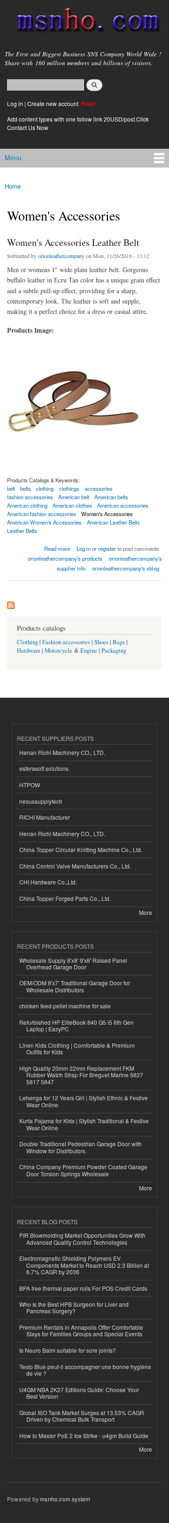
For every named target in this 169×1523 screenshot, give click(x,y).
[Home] (84, 22)
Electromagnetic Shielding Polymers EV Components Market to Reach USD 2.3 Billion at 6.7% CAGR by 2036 (84, 1265)
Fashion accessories (66, 642)
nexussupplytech (40, 801)
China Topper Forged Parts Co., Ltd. (65, 898)
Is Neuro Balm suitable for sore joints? (67, 1350)
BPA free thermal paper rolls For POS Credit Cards (83, 1288)
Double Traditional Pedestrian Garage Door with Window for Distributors (80, 1147)
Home (13, 186)
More (145, 912)
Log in (15, 103)
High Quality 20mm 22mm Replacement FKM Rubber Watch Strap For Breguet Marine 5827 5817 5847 (81, 1075)
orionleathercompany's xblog (125, 568)
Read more (57, 547)
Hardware (28, 651)
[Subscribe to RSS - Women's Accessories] (11, 602)
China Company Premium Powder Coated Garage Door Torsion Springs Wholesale (83, 1170)
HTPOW (29, 785)
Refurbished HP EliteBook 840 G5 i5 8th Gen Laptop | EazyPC (76, 1025)
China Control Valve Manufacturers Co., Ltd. (75, 866)
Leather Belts (22, 530)
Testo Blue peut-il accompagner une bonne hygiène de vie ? (85, 1370)
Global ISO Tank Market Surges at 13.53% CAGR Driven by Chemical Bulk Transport (81, 1416)
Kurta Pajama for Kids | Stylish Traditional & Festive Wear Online (84, 1124)
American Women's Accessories (44, 522)
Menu (13, 157)
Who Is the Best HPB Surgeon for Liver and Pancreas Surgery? (74, 1307)
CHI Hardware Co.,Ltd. (48, 882)
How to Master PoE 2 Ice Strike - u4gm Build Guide (83, 1435)
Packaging (113, 651)
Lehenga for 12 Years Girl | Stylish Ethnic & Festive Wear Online (83, 1101)
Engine (88, 651)
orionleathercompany (61, 255)
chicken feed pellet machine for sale (65, 1006)
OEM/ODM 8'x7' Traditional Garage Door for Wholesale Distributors (74, 986)
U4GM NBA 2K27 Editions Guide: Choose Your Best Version (79, 1393)
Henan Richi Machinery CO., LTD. (62, 752)
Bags (119, 642)
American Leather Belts (113, 522)
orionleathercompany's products (65, 558)
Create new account (53, 103)
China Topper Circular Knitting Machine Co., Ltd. (80, 849)
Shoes (101, 642)
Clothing (27, 642)
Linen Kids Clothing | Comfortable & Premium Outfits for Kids (77, 1048)
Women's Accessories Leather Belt (73, 242)
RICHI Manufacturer (44, 817)
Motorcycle (58, 651)
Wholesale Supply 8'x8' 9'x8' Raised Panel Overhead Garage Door (73, 963)
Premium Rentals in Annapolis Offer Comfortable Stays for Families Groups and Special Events (81, 1330)
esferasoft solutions (44, 768)
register (107, 548)
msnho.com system (65, 1499)
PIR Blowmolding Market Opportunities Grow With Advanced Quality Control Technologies (82, 1238)
